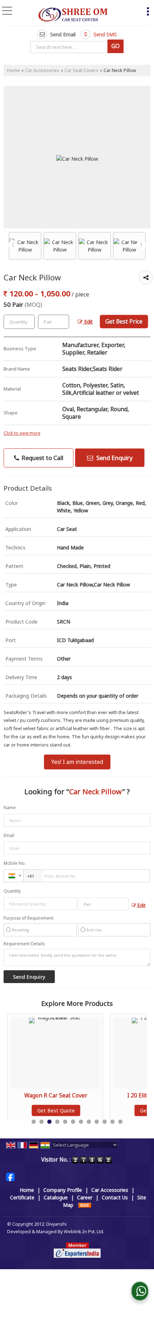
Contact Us (115, 1197)
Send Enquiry (114, 458)
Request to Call (41, 458)
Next (141, 244)
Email (9, 835)
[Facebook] (10, 1176)
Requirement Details (24, 943)
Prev (13, 244)
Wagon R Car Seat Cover (40, 1095)
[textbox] (70, 47)
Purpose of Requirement (28, 918)
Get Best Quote (40, 1110)
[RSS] (84, 1204)
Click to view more (22, 433)
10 (104, 1122)
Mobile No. (15, 863)
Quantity (12, 891)
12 (120, 1122)
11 (112, 1122)
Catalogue (56, 1197)
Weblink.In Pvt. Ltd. (84, 1232)
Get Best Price (124, 321)
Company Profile (62, 1190)
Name (10, 808)
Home (13, 70)
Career (84, 1197)
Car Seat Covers (81, 70)
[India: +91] (14, 875)
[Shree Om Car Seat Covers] (73, 13)
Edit (88, 321)
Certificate (22, 1197)
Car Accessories (42, 70)
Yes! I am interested (77, 762)
